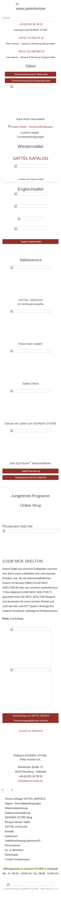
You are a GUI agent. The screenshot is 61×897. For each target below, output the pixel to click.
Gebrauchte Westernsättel (31, 179)
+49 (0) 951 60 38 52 (31, 24)
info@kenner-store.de (30, 781)
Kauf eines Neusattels (30, 119)
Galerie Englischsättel (31, 241)
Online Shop (30, 505)
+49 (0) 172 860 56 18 (31, 38)
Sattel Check (30, 383)
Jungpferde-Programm (30, 496)
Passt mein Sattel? (30, 343)
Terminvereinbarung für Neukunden (31, 74)
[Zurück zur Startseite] (30, 7)
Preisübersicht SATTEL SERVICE (31, 477)
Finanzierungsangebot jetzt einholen (31, 720)
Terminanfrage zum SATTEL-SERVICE (31, 715)
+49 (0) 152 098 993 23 (31, 51)
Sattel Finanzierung (31, 471)
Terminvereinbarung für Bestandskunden (31, 80)
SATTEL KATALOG (30, 158)
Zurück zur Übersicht (31, 730)
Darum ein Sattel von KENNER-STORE (30, 423)
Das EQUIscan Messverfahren (30, 463)
